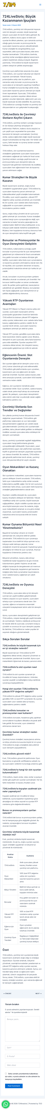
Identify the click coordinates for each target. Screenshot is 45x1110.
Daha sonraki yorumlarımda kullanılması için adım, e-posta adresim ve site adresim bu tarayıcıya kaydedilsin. (22, 1076)
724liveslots (20, 4)
